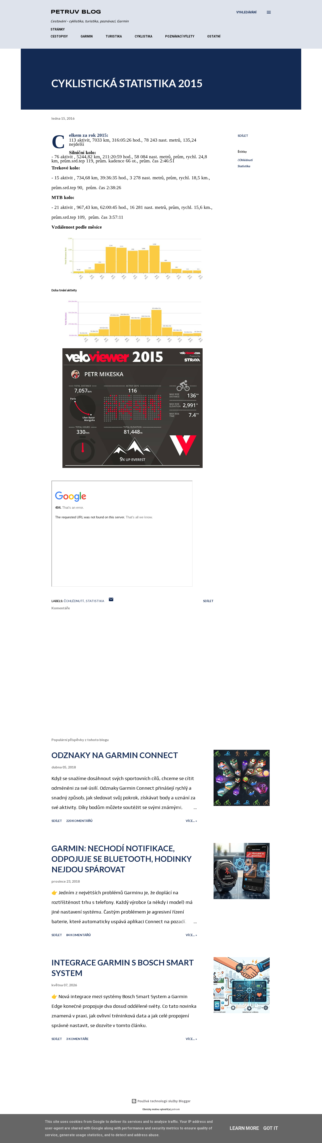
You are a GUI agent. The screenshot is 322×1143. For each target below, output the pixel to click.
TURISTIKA (114, 36)
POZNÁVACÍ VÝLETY (179, 36)
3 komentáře (77, 1039)
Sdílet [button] (243, 135)
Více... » (191, 821)
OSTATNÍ (213, 36)
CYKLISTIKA (143, 36)
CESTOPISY (59, 36)
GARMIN (87, 36)
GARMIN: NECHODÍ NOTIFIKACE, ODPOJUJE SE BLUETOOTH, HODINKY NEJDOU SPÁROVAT (121, 858)
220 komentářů (79, 821)
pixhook (175, 1109)
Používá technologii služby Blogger (164, 1101)
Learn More (244, 1128)
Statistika (244, 166)
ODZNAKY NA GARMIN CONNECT (114, 755)
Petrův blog (76, 12)
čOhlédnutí (245, 160)
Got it (270, 1128)
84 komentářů (78, 935)
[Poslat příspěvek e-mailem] (111, 601)
